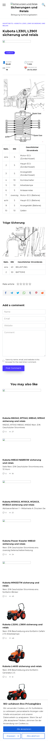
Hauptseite (8, 23)
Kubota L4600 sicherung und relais (22, 666)
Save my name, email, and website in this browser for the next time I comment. (22, 361)
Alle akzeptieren (24, 729)
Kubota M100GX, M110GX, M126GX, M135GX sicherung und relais (21, 503)
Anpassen (11, 736)
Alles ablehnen (33, 736)
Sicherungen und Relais (24, 9)
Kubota (10, 53)
